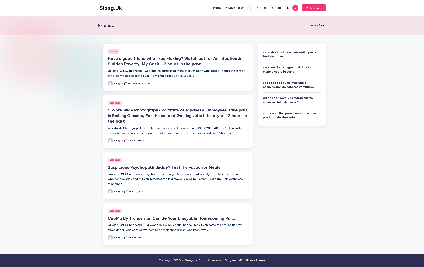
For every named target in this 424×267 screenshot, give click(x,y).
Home (313, 25)
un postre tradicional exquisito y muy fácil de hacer (289, 54)
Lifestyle (115, 103)
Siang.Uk (110, 8)
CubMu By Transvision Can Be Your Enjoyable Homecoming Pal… (171, 218)
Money (113, 51)
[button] (314, 7)
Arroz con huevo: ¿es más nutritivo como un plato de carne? (288, 100)
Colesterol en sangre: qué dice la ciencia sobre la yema (287, 70)
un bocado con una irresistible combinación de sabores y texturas (288, 85)
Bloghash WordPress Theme (245, 260)
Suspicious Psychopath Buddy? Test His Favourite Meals (164, 167)
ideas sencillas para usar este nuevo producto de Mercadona (289, 115)
